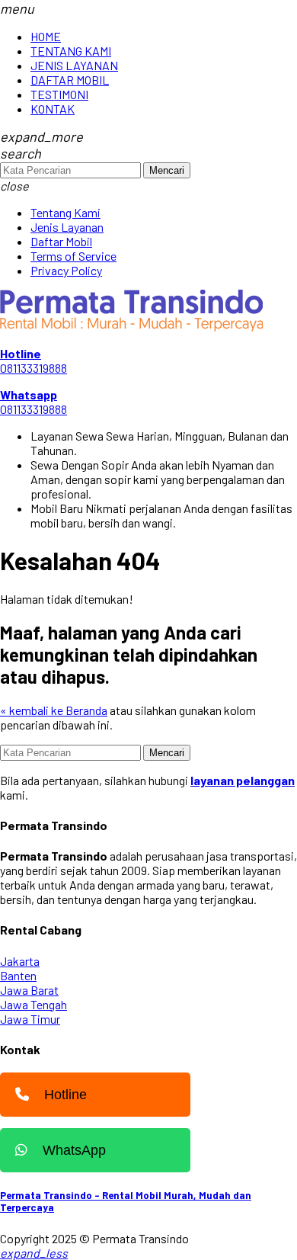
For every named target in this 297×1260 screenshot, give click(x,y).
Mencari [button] (166, 170)
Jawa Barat (29, 990)
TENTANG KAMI (70, 50)
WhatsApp (74, 1150)
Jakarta (20, 961)
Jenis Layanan (67, 227)
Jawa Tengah (33, 1004)
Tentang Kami (65, 212)
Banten (18, 975)
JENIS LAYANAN (74, 65)
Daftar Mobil (61, 241)
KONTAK (52, 108)
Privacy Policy (66, 270)
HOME (45, 36)
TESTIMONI (59, 94)
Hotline (65, 1094)
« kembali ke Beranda (53, 710)
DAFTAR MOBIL (69, 79)
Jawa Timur (30, 1019)
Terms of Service (73, 255)
